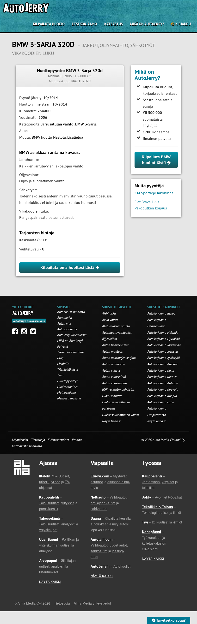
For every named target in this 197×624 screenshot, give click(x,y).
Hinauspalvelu (112, 396)
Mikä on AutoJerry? (147, 24)
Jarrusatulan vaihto (57, 124)
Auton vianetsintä (114, 376)
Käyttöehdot (20, 440)
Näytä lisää (110, 421)
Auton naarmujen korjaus (119, 358)
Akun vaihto (110, 320)
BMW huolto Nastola (49, 137)
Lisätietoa (75, 137)
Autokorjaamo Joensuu (162, 351)
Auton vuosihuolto (114, 383)
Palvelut (62, 346)
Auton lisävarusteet (115, 345)
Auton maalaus (112, 351)
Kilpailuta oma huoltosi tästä (68, 267)
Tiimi (60, 375)
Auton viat (64, 323)
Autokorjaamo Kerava (162, 376)
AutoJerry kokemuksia (71, 335)
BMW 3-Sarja (86, 124)
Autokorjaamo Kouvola (162, 389)
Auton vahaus (111, 370)
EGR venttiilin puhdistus (118, 389)
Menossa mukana (69, 398)
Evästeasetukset (58, 440)
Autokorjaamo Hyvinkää (163, 339)
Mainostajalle (66, 392)
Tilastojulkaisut (67, 369)
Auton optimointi (113, 364)
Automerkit (64, 317)
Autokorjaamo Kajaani (162, 364)
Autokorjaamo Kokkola (162, 383)
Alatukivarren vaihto (116, 326)
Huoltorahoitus (67, 387)
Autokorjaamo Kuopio (162, 396)
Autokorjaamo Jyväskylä (163, 358)
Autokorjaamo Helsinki (162, 332)
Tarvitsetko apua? (170, 620)
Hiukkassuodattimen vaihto (120, 415)
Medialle (63, 364)
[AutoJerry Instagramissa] (25, 332)
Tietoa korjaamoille (70, 352)
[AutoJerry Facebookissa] (16, 332)
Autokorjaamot (67, 329)
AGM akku (109, 313)
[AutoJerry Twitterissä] (34, 332)
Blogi (60, 358)
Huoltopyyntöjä (67, 381)
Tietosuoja (38, 440)
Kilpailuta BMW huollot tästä (156, 159)
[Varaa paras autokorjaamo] (23, 313)
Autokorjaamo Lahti (160, 402)
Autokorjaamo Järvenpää (164, 345)
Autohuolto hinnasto (71, 312)
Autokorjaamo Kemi (160, 370)
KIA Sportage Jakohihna (154, 192)
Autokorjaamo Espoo (161, 313)
